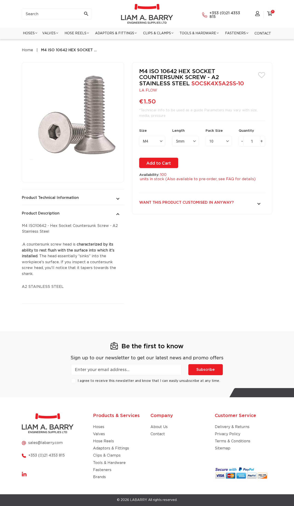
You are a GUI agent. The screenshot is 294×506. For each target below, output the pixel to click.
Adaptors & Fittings (111, 448)
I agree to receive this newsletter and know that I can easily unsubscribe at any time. (149, 381)
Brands (99, 477)
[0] (269, 14)
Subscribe (205, 370)
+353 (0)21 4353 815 (224, 15)
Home (27, 50)
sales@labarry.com (45, 443)
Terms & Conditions (232, 441)
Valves (99, 434)
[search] (57, 14)
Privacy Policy (227, 434)
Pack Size (214, 130)
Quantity (246, 130)
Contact (157, 434)
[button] (261, 74)
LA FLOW (148, 90)
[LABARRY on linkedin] (24, 474)
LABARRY (138, 500)
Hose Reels (103, 441)
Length (178, 130)
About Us (159, 427)
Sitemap (222, 448)
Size (143, 130)
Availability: (149, 175)
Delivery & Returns (232, 427)
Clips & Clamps (107, 455)
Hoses (98, 427)
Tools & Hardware (109, 463)
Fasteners (102, 470)
